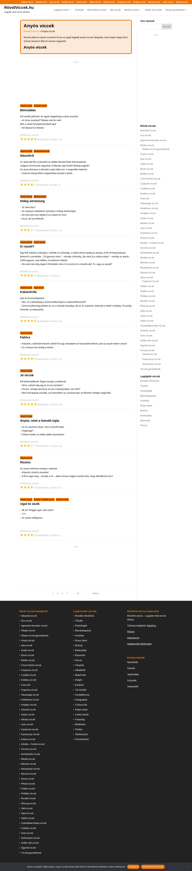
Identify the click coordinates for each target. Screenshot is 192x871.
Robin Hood (81, 709)
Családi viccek (147, 188)
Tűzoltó (144, 386)
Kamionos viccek (148, 233)
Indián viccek (146, 218)
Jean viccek (54, 2)
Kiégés (78, 680)
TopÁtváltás (133, 674)
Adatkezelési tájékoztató (139, 644)
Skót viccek (146, 311)
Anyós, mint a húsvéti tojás (39, 420)
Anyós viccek (81, 2)
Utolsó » (96, 593)
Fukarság (80, 719)
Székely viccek (27, 2)
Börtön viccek (40, 196)
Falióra (25, 337)
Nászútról (27, 155)
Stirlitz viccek (146, 321)
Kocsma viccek (147, 248)
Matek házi (80, 675)
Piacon (143, 425)
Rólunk (130, 631)
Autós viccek (168, 2)
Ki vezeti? (27, 246)
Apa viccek (115, 10)
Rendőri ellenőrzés (149, 381)
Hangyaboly (81, 700)
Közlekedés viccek (149, 253)
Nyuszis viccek (154, 2)
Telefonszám (81, 734)
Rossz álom (146, 405)
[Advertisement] (76, 83)
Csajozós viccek (123, 2)
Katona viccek (147, 238)
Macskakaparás (148, 396)
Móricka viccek (131, 10)
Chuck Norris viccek (97, 10)
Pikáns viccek (147, 286)
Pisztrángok (146, 391)
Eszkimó (79, 685)
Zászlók (131, 668)
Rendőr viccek (68, 2)
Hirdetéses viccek (149, 208)
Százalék (131, 680)
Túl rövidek (80, 690)
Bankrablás (146, 415)
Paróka (78, 729)
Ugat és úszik (29, 504)
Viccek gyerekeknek (175, 10)
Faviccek (79, 10)
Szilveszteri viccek (151, 364)
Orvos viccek (146, 277)
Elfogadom (133, 867)
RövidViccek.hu (19, 7)
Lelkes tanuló (82, 714)
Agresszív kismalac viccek (153, 140)
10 (78, 593)
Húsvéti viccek (149, 354)
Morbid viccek (41, 2)
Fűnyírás (79, 665)
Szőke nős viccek (153, 10)
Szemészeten (82, 739)
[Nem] (188, 866)
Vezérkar (144, 401)
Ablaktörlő (80, 670)
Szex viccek (146, 335)
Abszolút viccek (148, 130)
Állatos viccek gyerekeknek (156, 149)
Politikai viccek (147, 296)
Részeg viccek (147, 306)
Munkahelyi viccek (149, 267)
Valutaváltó (132, 686)
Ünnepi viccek (147, 350)
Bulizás (144, 410)
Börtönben (80, 724)
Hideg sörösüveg (32, 201)
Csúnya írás (81, 705)
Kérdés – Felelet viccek (152, 243)
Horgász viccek (139, 2)
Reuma (25, 462)
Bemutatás (28, 110)
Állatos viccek (95, 2)
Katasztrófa (28, 292)
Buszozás (145, 420)
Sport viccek (146, 316)
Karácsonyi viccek (151, 359)
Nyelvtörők (132, 662)
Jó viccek (27, 375)
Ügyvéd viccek (182, 2)
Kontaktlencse (82, 695)
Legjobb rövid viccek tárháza (17, 12)
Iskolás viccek (147, 223)
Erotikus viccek (147, 193)
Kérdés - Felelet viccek (44, 499)
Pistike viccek (109, 2)
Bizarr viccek (146, 169)
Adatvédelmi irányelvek (152, 867)
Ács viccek (145, 135)
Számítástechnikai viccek (152, 326)
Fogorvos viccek (150, 281)
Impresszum (133, 638)
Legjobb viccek (61, 10)
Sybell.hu (151, 625)
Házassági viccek (41, 151)
